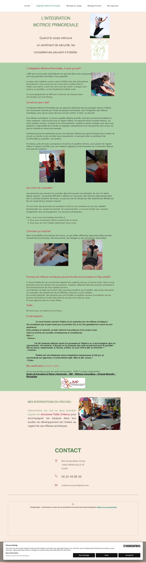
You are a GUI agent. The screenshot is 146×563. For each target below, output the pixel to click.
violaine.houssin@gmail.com (75, 485)
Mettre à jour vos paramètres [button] (107, 507)
